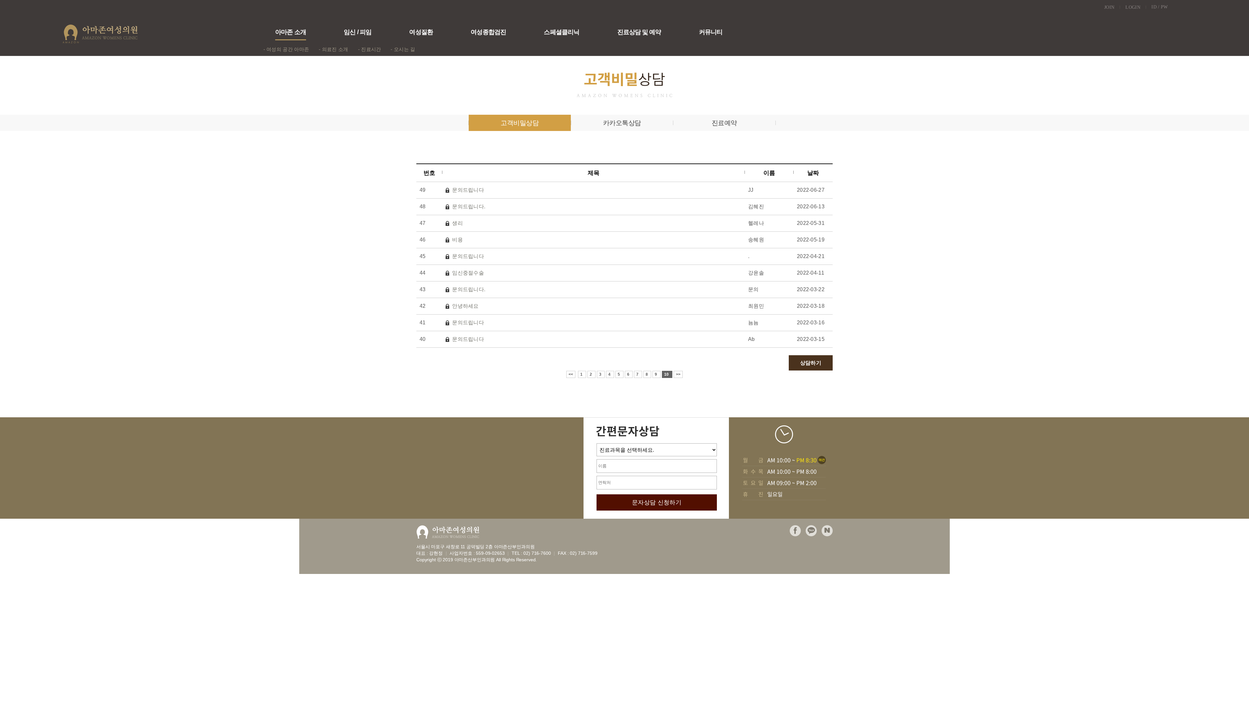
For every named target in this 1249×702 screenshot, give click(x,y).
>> (678, 374)
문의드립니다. (468, 206)
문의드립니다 (467, 190)
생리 (457, 223)
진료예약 (724, 122)
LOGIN (1136, 7)
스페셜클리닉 (561, 32)
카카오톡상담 (622, 122)
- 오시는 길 (403, 49)
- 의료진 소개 (333, 49)
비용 (457, 239)
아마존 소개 (290, 32)
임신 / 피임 (357, 32)
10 (667, 374)
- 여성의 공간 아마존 (286, 49)
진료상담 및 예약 (639, 32)
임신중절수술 (467, 273)
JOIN (1112, 7)
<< (571, 374)
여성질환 (421, 32)
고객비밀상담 (520, 122)
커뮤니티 (710, 32)
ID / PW (1159, 7)
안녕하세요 (465, 306)
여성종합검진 (488, 32)
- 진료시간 (369, 49)
